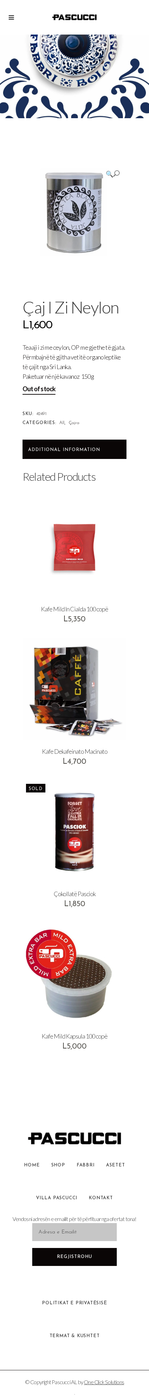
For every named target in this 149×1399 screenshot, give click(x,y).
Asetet (115, 1165)
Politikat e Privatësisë (74, 1303)
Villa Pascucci (56, 1198)
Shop (58, 1165)
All (61, 423)
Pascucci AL (64, 1382)
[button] (113, 173)
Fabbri (86, 1165)
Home (32, 1165)
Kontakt (101, 1198)
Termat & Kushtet (75, 1336)
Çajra (74, 423)
